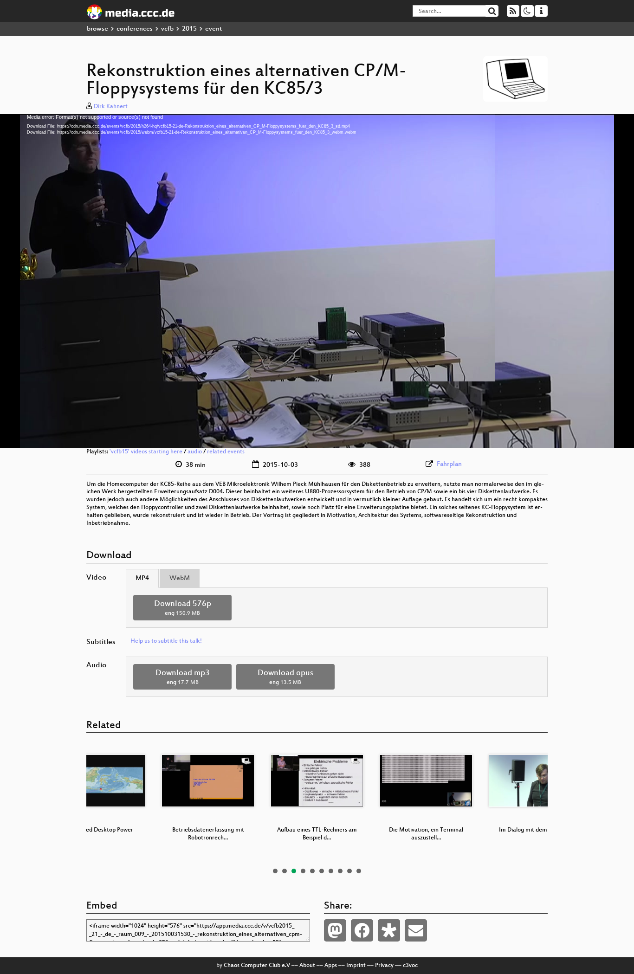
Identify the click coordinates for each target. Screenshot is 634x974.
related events (226, 452)
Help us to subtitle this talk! (166, 641)
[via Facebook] (362, 930)
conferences (134, 29)
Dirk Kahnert (111, 106)
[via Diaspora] (389, 930)
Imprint (356, 965)
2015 (189, 29)
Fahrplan (449, 464)
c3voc (410, 965)
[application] (317, 281)
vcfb (167, 29)
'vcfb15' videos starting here (146, 452)
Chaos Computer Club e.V (257, 965)
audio (195, 452)
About (307, 965)
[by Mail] (416, 930)
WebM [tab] (179, 578)
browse (97, 29)
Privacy (384, 965)
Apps (330, 965)
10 (358, 871)
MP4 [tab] (142, 578)
